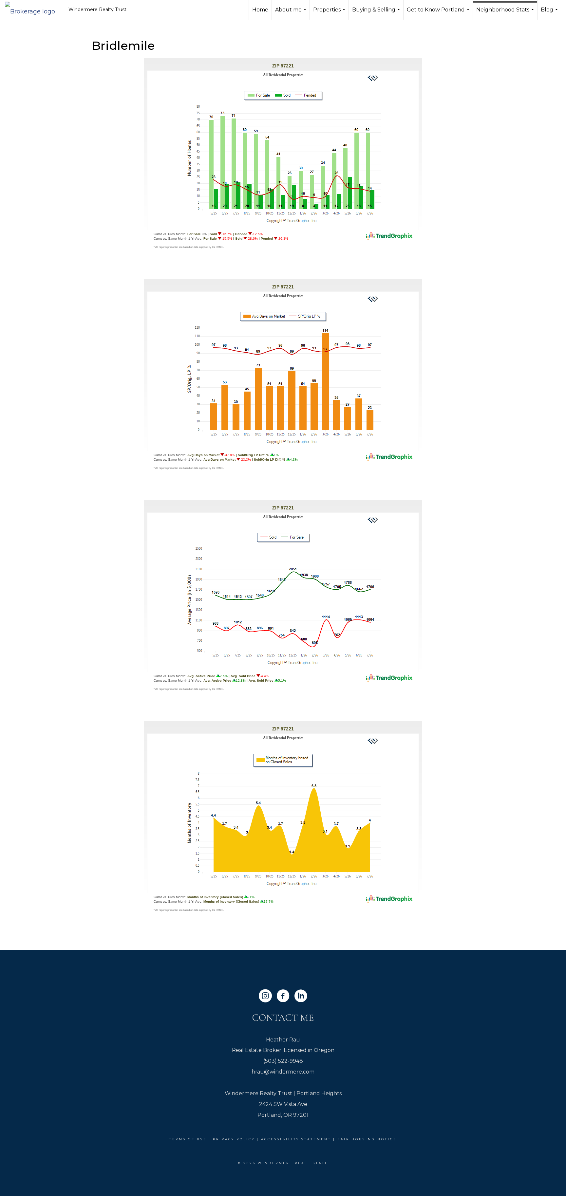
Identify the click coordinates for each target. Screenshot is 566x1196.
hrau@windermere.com (283, 1072)
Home (260, 10)
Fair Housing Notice (367, 1139)
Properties (330, 13)
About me (291, 13)
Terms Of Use (188, 1139)
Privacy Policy (234, 1139)
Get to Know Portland (439, 13)
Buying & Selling (377, 13)
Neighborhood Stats (506, 13)
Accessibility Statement (296, 1139)
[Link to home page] (33, 10)
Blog (550, 13)
